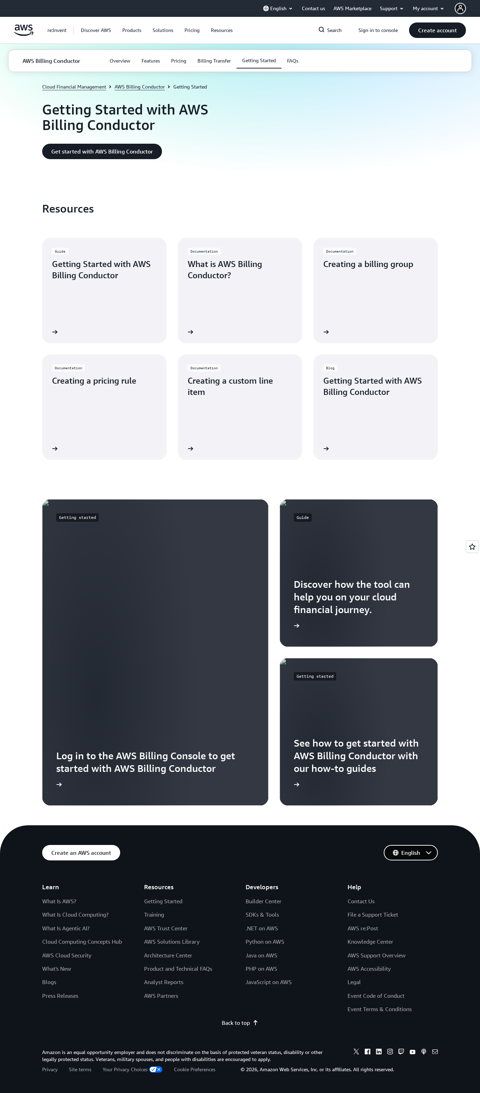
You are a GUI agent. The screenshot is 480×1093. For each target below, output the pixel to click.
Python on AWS (265, 941)
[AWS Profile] (460, 8)
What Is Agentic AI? (66, 928)
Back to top (236, 1022)
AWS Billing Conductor (140, 87)
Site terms (80, 1069)
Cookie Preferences (194, 1069)
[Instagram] (390, 1052)
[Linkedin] (379, 1052)
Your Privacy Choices (125, 1069)
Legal (354, 981)
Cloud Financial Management (74, 87)
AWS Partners (161, 995)
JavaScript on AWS (269, 981)
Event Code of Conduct (376, 995)
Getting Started (163, 901)
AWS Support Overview (377, 955)
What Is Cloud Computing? (75, 914)
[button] (96, 30)
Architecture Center (168, 955)
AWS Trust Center (166, 928)
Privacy (50, 1069)
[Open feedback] (472, 546)
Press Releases (60, 995)
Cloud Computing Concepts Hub (82, 941)
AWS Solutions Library (172, 941)
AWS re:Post (363, 928)
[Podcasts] (424, 1052)
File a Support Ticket (373, 914)
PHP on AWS (261, 968)
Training (154, 914)
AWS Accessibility (369, 968)
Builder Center (263, 901)
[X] (356, 1052)
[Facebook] (367, 1052)
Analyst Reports (163, 981)
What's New (56, 968)
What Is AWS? (59, 901)
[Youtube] (412, 1052)
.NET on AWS (262, 928)
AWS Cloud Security (66, 955)
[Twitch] (401, 1052)
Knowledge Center (370, 941)
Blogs (49, 981)
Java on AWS (261, 955)
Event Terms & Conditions (380, 1009)
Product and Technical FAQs (178, 968)
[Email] (435, 1052)
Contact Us (361, 901)
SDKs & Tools (262, 914)
